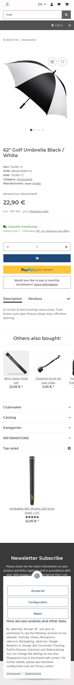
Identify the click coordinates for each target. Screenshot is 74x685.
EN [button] (40, 4)
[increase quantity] (66, 247)
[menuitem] (57, 25)
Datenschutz (33, 673)
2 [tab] (35, 130)
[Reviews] (32, 517)
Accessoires (24, 179)
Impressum (14, 673)
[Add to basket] (6, 52)
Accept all (37, 590)
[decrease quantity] (7, 247)
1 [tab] (31, 130)
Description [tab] (12, 299)
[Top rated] (69, 448)
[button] (51, 4)
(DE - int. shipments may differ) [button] (53, 231)
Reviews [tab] (35, 299)
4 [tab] (43, 130)
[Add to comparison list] (52, 61)
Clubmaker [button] (12, 407)
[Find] (66, 14)
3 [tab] (39, 130)
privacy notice (29, 574)
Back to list (12, 39)
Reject (38, 613)
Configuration (37, 602)
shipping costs (39, 211)
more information (46, 284)
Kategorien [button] (12, 428)
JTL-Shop (44, 680)
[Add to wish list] (62, 61)
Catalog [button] (9, 417)
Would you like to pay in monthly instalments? (37, 282)
